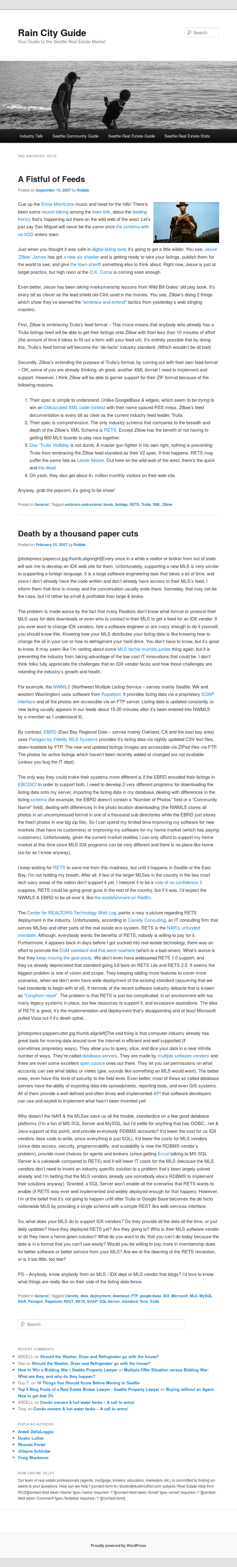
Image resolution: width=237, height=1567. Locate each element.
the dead (47, 467)
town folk (101, 211)
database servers (99, 1055)
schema (39, 799)
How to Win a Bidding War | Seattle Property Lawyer (67, 1370)
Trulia (146, 504)
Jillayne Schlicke (34, 1451)
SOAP (92, 1301)
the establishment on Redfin (122, 897)
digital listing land (109, 249)
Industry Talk (31, 136)
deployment (100, 1295)
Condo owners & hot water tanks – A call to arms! (87, 1402)
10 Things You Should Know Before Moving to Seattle (88, 1383)
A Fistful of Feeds (51, 178)
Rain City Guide (52, 32)
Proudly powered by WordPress (118, 1545)
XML (156, 504)
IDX (166, 1295)
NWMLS (61, 686)
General (41, 504)
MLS (194, 1295)
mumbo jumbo (156, 649)
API (157, 1093)
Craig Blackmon (33, 1457)
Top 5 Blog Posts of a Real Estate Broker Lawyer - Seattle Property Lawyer (88, 1389)
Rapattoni (111, 694)
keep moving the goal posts (64, 957)
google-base (150, 1295)
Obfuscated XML (61, 407)
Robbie (83, 190)
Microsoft (179, 1295)
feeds (108, 504)
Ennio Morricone (57, 204)
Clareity (72, 1295)
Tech (143, 1301)
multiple (165, 1055)
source (98, 1063)
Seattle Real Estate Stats (187, 136)
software (183, 1055)
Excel (163, 1153)
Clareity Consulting (147, 920)
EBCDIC (26, 784)
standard (130, 1301)
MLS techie (129, 649)
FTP (134, 1295)
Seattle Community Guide (75, 136)
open (85, 1063)
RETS (110, 429)
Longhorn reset (41, 995)
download (121, 1295)
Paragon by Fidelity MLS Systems (63, 739)
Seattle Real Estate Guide (131, 136)
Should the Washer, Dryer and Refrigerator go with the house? (99, 1356)
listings (121, 504)
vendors (201, 1055)
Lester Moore (90, 460)
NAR (22, 1301)
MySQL (205, 1295)
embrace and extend (104, 302)
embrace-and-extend (83, 504)
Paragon (35, 1301)
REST (68, 1301)
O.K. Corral (100, 272)
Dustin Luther (31, 1438)
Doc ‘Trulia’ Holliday (49, 445)
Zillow (167, 504)
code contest (92, 407)
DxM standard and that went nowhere (97, 950)
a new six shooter (81, 256)
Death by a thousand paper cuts (78, 533)
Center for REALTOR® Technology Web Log (71, 912)
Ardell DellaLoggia (35, 1431)
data (84, 1295)
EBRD (50, 731)
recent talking (55, 211)
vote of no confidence (176, 882)
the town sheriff (85, 264)
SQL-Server (109, 1301)
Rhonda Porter (32, 1444)
